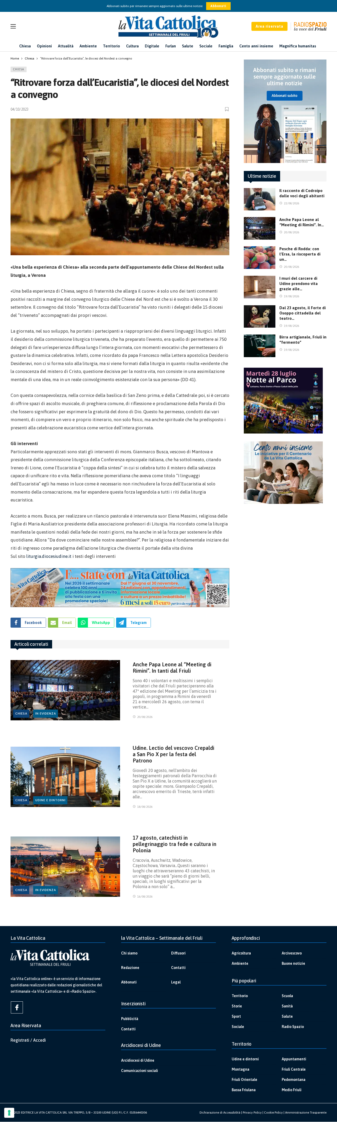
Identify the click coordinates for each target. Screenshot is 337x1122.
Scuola (287, 996)
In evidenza (45, 713)
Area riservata (269, 26)
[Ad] (120, 587)
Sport (236, 1016)
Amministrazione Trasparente (305, 1112)
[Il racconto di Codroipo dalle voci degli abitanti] (259, 199)
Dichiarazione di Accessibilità (220, 1112)
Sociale (238, 1027)
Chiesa (18, 69)
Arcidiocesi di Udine (137, 1060)
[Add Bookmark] (227, 109)
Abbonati (218, 6)
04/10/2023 (19, 109)
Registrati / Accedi (28, 1040)
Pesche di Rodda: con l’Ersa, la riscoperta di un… (299, 254)
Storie (237, 1006)
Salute (287, 1016)
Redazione (130, 968)
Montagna (240, 1069)
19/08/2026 (291, 296)
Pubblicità (129, 1019)
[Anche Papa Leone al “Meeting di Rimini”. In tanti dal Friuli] (65, 690)
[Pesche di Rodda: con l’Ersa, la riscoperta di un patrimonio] (259, 257)
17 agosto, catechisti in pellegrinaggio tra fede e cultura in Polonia (174, 844)
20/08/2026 (144, 717)
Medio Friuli (291, 1090)
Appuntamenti (294, 1059)
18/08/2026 (144, 807)
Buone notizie (293, 963)
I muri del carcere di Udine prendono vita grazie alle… (298, 283)
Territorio (240, 996)
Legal (176, 982)
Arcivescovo (292, 953)
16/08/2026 (144, 896)
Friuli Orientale (244, 1079)
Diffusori (178, 953)
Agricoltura (241, 953)
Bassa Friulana (244, 1090)
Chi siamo (129, 953)
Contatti (178, 968)
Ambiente (240, 963)
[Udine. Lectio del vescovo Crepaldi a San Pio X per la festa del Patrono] (65, 777)
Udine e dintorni (50, 800)
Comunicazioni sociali (139, 1071)
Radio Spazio (293, 1027)
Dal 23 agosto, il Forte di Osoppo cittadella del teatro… (302, 313)
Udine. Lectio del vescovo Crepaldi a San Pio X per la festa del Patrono (173, 754)
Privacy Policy (252, 1112)
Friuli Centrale (294, 1069)
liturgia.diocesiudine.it (48, 556)
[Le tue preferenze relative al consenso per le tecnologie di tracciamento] (9, 1113)
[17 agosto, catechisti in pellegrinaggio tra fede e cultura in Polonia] (65, 866)
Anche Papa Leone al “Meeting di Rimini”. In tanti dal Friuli (172, 667)
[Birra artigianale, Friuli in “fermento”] (259, 345)
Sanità (287, 1006)
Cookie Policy (273, 1112)
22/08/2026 (291, 203)
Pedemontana (293, 1079)
